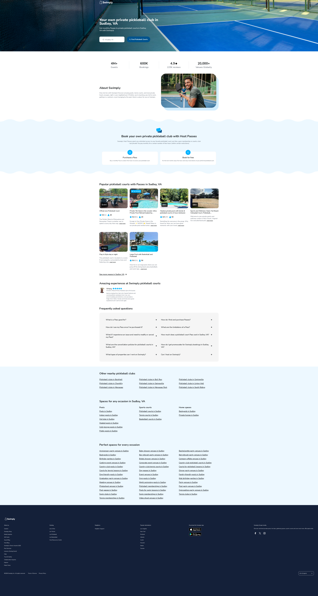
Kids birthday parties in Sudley (191, 478)
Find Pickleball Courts (139, 39)
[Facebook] (255, 533)
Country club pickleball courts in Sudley (195, 462)
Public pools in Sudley (108, 431)
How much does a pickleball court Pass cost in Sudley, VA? (185, 334)
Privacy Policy (42, 573)
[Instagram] (264, 533)
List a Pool (52, 528)
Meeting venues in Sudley (110, 482)
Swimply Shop (8, 531)
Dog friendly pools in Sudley (111, 474)
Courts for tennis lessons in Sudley (113, 470)
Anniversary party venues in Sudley (114, 451)
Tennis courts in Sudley (148, 415)
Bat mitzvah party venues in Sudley (193, 455)
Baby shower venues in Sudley (151, 451)
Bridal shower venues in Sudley (152, 459)
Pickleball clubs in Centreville (191, 379)
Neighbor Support (99, 528)
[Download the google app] (195, 534)
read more (122, 223)
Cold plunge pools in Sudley (111, 427)
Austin (142, 540)
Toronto (142, 548)
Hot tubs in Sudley (106, 419)
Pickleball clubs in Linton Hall (191, 383)
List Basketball (53, 537)
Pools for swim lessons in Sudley (152, 490)
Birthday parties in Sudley (110, 459)
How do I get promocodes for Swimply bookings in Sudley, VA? (185, 345)
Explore (6, 562)
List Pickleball (53, 534)
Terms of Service (32, 573)
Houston (142, 543)
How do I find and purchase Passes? (176, 320)
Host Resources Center (56, 540)
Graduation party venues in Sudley (113, 478)
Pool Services (7, 548)
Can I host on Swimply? (170, 354)
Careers (6, 528)
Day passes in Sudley (147, 470)
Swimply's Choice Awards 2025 (12, 545)
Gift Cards (6, 537)
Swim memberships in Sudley (151, 494)
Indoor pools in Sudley (108, 415)
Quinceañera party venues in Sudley (194, 490)
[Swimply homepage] (159, 2)
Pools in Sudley (105, 411)
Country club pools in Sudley (111, 466)
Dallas (142, 545)
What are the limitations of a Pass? (175, 327)
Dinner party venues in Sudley (191, 470)
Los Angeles (143, 528)
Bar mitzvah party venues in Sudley (153, 455)
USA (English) (303, 573)
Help (5, 554)
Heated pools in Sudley (108, 423)
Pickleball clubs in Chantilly (111, 383)
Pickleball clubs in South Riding (192, 387)
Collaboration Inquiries (10, 559)
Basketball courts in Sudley (150, 419)
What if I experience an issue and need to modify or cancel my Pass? (130, 335)
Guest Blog (7, 540)
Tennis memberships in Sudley (111, 498)
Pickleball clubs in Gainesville (151, 383)
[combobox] (111, 39)
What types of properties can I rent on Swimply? (126, 354)
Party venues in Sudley (188, 482)
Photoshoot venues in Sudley (111, 486)
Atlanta (142, 537)
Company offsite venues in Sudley (192, 459)
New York (142, 531)
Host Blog (6, 543)
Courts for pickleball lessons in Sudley (194, 466)
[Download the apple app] (195, 529)
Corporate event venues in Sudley (153, 462)
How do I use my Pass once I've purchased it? (124, 327)
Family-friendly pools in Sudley (191, 474)
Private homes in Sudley (189, 415)
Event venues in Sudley (148, 474)
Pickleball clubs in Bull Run (150, 379)
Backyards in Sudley (187, 411)
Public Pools (7, 565)
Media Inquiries (8, 534)
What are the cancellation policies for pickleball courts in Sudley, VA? (129, 345)
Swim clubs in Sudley (108, 494)
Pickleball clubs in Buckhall (110, 379)
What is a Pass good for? (116, 320)
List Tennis (52, 531)
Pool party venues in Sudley (190, 486)
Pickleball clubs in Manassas (111, 387)
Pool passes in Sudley (108, 490)
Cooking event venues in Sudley (112, 462)
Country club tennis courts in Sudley (154, 466)
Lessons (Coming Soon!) (10, 551)
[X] (259, 533)
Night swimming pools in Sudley (152, 482)
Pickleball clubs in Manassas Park (153, 387)
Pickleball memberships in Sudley (153, 486)
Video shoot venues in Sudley (151, 498)
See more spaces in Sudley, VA (111, 274)
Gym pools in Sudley (147, 478)
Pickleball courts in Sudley (150, 411)
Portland (142, 534)
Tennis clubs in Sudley (188, 494)
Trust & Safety (8, 557)
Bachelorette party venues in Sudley (194, 451)
